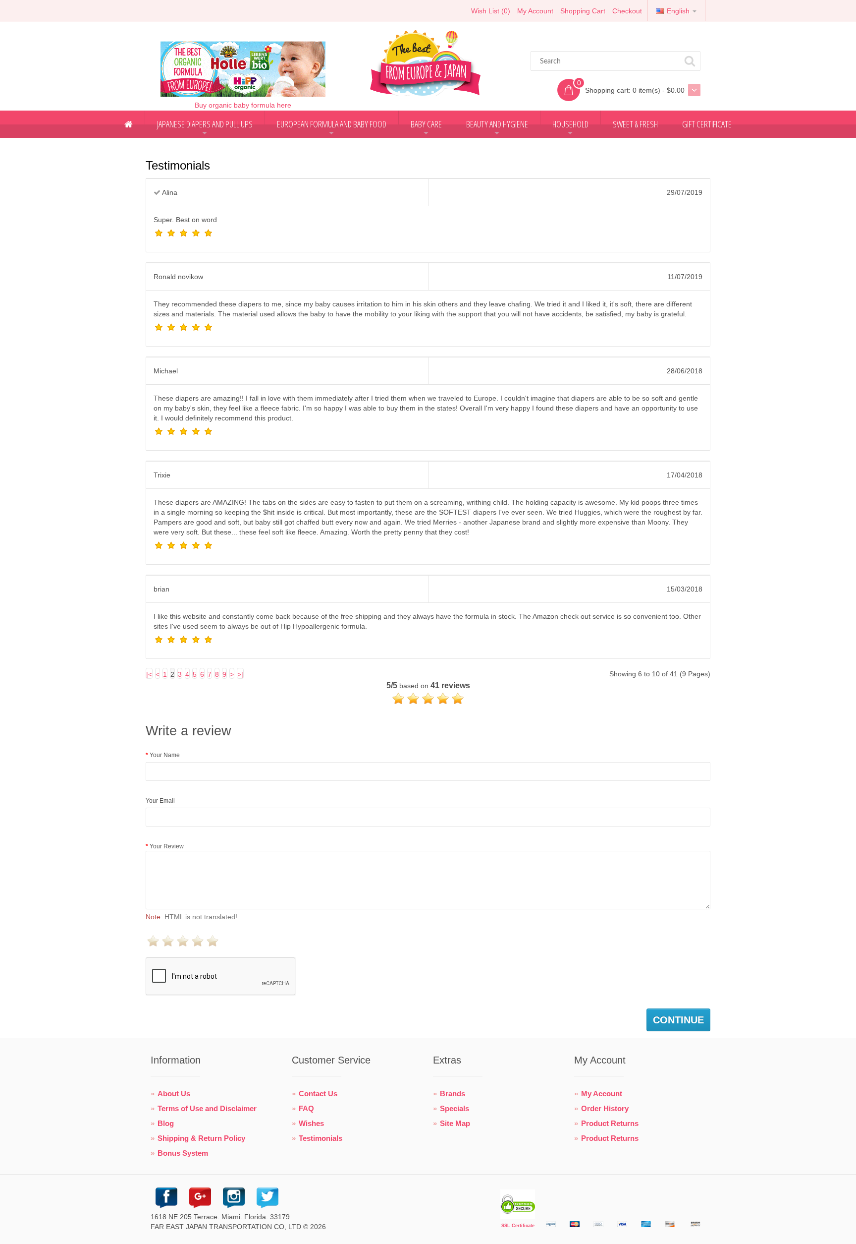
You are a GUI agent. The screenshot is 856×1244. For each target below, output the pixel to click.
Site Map (455, 1123)
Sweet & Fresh (635, 124)
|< (149, 674)
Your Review (167, 846)
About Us (174, 1093)
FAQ (306, 1108)
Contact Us (318, 1093)
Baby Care (426, 128)
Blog (166, 1123)
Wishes (311, 1123)
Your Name (165, 755)
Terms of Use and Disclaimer (207, 1108)
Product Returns (610, 1123)
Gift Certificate (707, 124)
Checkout (627, 11)
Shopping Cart (582, 11)
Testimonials (320, 1138)
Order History (605, 1108)
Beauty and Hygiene (497, 128)
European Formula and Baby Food (331, 128)
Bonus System (183, 1153)
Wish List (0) (490, 11)
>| (240, 674)
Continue (678, 1019)
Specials (454, 1108)
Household (570, 128)
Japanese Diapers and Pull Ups (205, 128)
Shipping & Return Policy (201, 1138)
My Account (535, 11)
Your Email (160, 800)
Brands (452, 1093)
